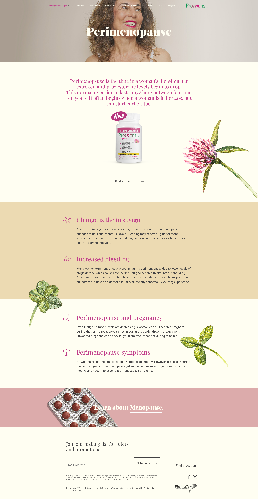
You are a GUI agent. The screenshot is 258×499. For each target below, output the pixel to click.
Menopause (146, 407)
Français (171, 5)
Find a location (186, 465)
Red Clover (94, 5)
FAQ (160, 5)
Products (80, 5)
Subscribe (143, 463)
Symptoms (110, 5)
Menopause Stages (58, 5)
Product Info (122, 181)
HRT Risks (147, 5)
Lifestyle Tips (130, 5)
